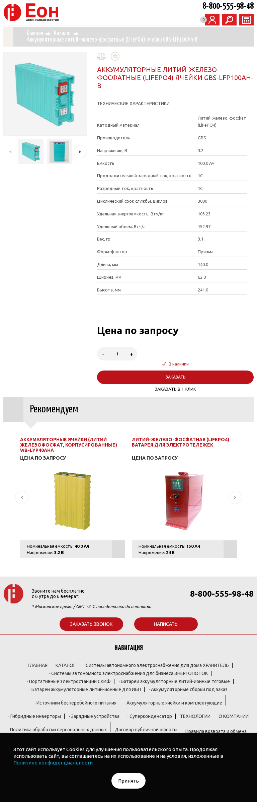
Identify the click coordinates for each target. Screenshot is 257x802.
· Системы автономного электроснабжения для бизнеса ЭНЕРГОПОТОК (128, 673)
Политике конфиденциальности (53, 762)
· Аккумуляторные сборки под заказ (188, 689)
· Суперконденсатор (149, 716)
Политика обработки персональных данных (58, 729)
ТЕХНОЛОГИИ (195, 716)
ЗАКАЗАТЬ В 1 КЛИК (175, 389)
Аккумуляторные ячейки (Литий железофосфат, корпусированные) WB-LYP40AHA (68, 445)
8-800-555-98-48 (228, 6)
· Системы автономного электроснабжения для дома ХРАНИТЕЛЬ (156, 665)
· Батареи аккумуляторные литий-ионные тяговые (174, 681)
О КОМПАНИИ (234, 716)
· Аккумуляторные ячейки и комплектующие (173, 703)
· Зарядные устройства (94, 716)
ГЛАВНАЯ (38, 665)
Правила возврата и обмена (216, 731)
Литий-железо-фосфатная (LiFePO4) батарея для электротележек (180, 442)
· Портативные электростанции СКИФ (69, 681)
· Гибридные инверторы (34, 716)
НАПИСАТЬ (166, 624)
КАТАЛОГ (66, 665)
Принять (128, 781)
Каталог (62, 33)
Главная (35, 33)
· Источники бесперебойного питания (75, 703)
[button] (80, 151)
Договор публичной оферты (146, 729)
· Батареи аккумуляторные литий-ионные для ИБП (85, 689)
